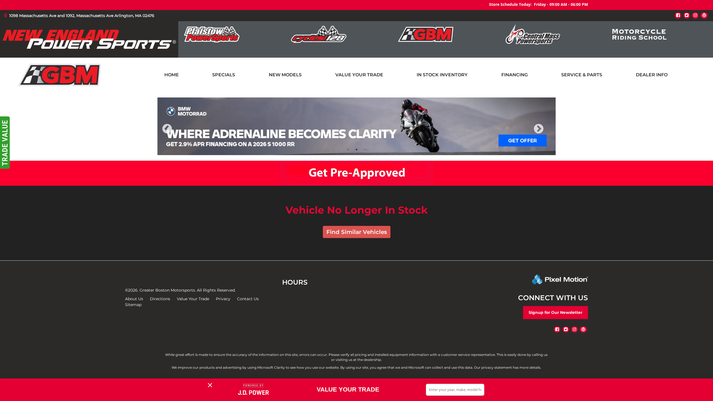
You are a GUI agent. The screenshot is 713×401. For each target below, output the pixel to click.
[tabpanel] (356, 126)
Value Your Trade (359, 74)
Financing (514, 74)
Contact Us (248, 298)
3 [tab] (365, 149)
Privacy (223, 298)
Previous (179, 133)
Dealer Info (652, 74)
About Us (134, 298)
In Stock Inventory (442, 74)
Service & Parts (581, 74)
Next (547, 133)
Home (171, 74)
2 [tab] (357, 149)
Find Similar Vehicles (356, 232)
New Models (285, 74)
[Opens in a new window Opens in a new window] (678, 15)
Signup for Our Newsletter (555, 312)
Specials (223, 74)
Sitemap (133, 304)
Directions (160, 298)
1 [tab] (348, 149)
